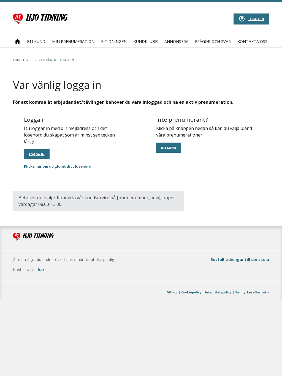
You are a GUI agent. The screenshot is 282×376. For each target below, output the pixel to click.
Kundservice (23, 60)
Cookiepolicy (191, 292)
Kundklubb (146, 41)
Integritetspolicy (218, 292)
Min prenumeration (73, 41)
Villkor (172, 292)
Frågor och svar (213, 41)
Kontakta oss (252, 41)
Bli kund (36, 41)
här (41, 269)
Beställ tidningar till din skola (239, 259)
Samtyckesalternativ (252, 292)
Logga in (256, 19)
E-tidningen (114, 41)
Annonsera (176, 41)
